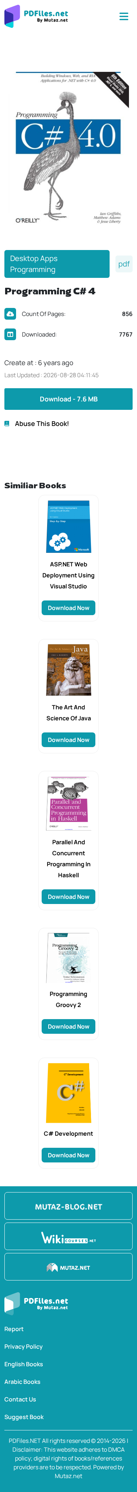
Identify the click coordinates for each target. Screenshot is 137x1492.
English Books (23, 1364)
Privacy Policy (23, 1346)
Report (14, 1329)
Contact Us (20, 1399)
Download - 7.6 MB (69, 398)
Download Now (69, 608)
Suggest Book (23, 1417)
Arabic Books (22, 1382)
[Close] (124, 16)
